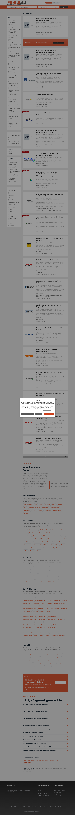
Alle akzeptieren (49, 414)
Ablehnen (39, 414)
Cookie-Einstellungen (27, 414)
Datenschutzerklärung (47, 410)
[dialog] (37, 407)
